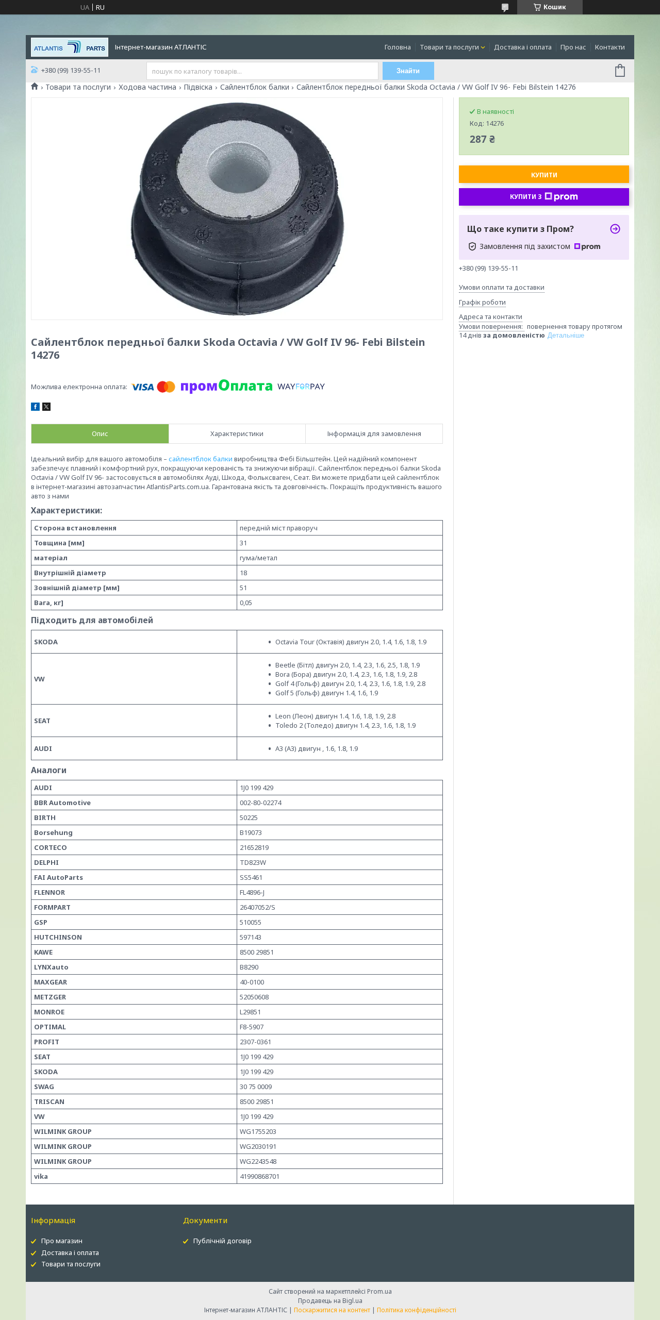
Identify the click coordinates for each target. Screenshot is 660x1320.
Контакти (610, 47)
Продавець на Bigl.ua (330, 1300)
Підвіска (198, 87)
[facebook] (35, 408)
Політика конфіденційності (416, 1310)
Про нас (573, 47)
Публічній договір (222, 1240)
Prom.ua (379, 1291)
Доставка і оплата (523, 47)
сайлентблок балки (201, 458)
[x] (46, 408)
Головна (398, 47)
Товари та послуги (449, 47)
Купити (544, 175)
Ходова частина (147, 87)
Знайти (408, 71)
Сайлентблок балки (254, 87)
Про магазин (61, 1240)
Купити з (526, 196)
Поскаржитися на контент (332, 1310)
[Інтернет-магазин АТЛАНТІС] (69, 46)
